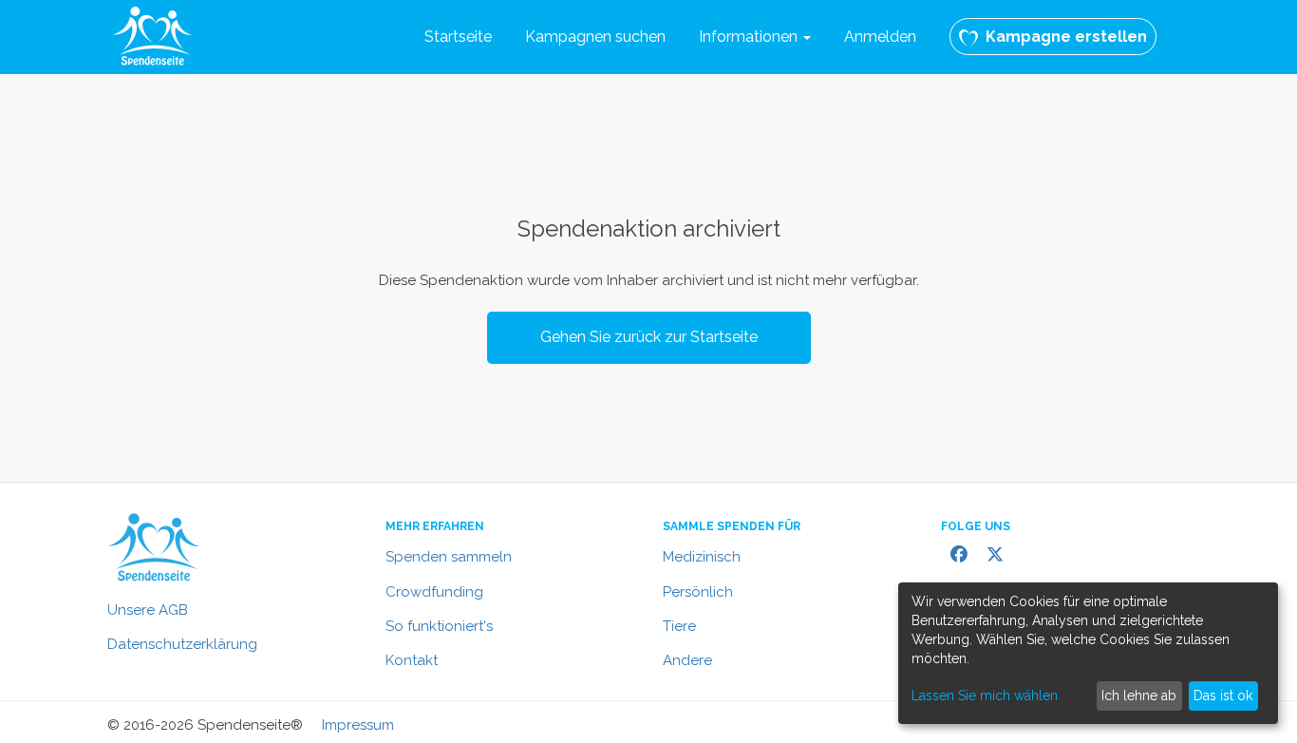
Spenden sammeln (448, 556)
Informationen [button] (750, 37)
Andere (687, 660)
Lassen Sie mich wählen (985, 695)
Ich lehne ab (1138, 695)
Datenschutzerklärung (182, 644)
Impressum (358, 724)
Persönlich (698, 591)
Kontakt (411, 660)
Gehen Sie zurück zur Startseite (649, 337)
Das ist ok (1223, 695)
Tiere (679, 626)
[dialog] (1088, 653)
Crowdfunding (434, 591)
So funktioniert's (439, 626)
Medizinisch (702, 556)
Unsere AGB (147, 610)
